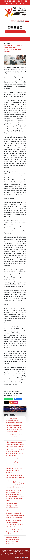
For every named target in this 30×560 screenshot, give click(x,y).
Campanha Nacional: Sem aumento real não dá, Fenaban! (14, 470)
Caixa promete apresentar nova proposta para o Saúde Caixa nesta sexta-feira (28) (15, 444)
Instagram (14, 402)
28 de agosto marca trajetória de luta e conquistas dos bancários (14, 420)
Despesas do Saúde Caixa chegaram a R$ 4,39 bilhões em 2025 (14, 532)
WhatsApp (9, 399)
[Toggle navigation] (3, 39)
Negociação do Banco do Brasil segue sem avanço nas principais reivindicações (15, 515)
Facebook (19, 399)
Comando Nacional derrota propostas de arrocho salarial (14, 437)
